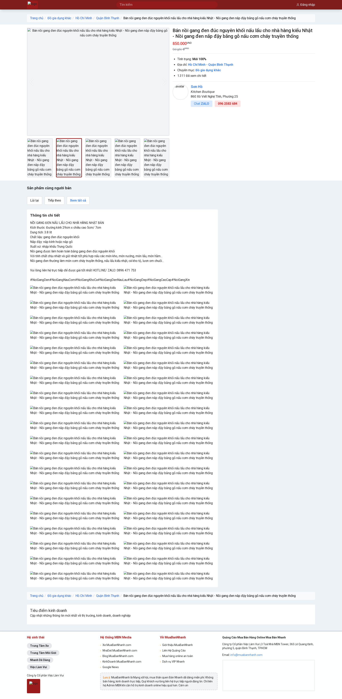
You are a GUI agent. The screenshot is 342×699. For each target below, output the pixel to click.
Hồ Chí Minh (83, 18)
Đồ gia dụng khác (59, 18)
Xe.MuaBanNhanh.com (115, 645)
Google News (109, 667)
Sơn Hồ (196, 87)
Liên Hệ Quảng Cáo (173, 650)
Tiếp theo (54, 200)
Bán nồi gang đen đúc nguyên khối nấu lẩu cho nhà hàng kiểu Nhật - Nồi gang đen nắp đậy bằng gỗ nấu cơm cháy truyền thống (209, 18)
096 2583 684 (227, 104)
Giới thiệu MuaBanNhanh (176, 645)
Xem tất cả (78, 200)
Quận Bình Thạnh (107, 18)
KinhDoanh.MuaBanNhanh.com (120, 661)
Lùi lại (34, 200)
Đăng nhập (307, 5)
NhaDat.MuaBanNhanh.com (118, 650)
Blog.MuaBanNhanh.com (116, 656)
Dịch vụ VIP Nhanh (172, 661)
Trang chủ (36, 18)
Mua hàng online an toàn (176, 656)
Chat (201, 104)
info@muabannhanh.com (246, 654)
